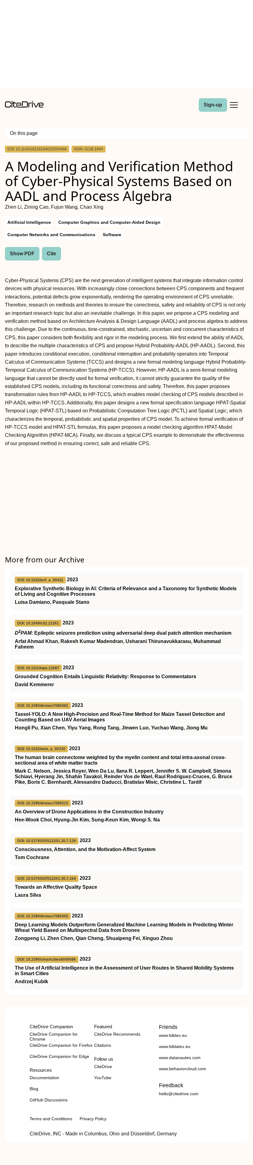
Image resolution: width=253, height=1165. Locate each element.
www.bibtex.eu (173, 1035)
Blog (34, 1088)
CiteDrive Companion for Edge (59, 1056)
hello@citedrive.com (178, 1093)
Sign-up (213, 104)
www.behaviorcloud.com (182, 1068)
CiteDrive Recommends (117, 1034)
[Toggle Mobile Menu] (234, 105)
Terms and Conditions (51, 1118)
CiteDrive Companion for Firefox (61, 1045)
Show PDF (22, 253)
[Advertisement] (126, 45)
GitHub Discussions (49, 1099)
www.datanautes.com (180, 1057)
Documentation (44, 1077)
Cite (51, 253)
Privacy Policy (93, 1118)
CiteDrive (103, 1066)
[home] (24, 106)
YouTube (102, 1077)
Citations (102, 1045)
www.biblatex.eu (174, 1046)
